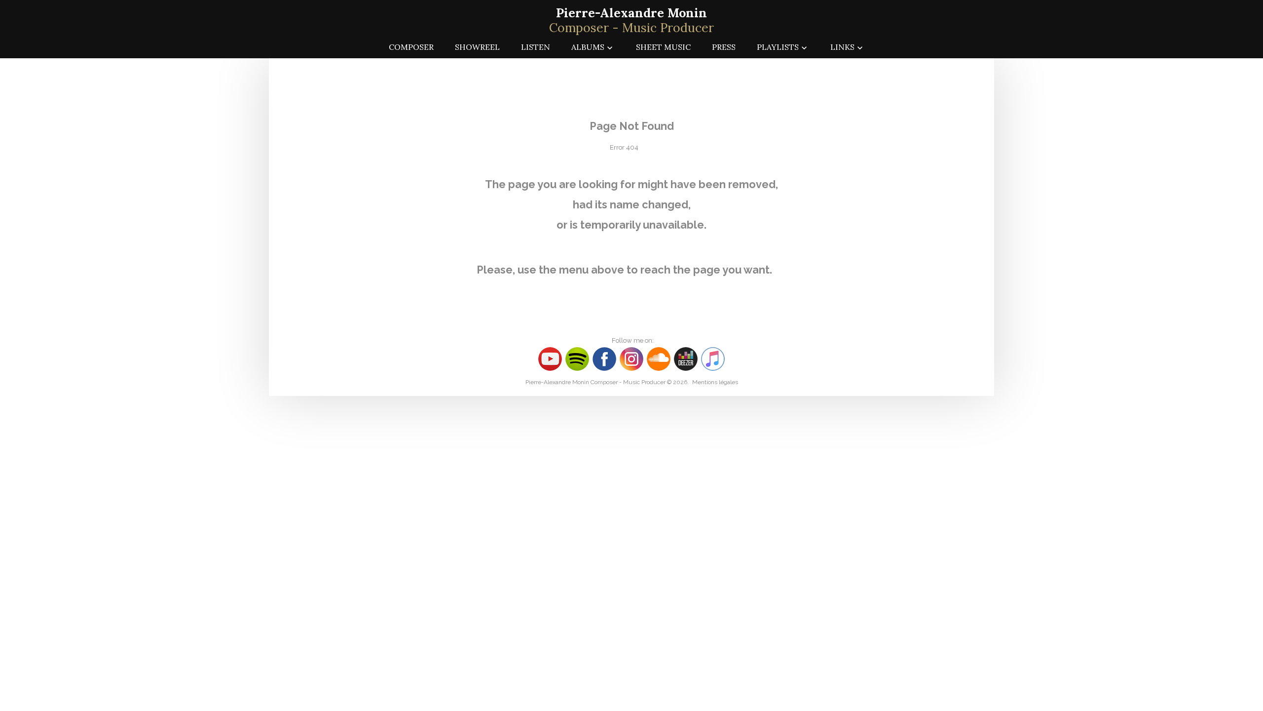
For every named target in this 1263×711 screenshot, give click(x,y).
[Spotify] (577, 358)
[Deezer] (687, 358)
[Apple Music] (713, 358)
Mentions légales (715, 382)
